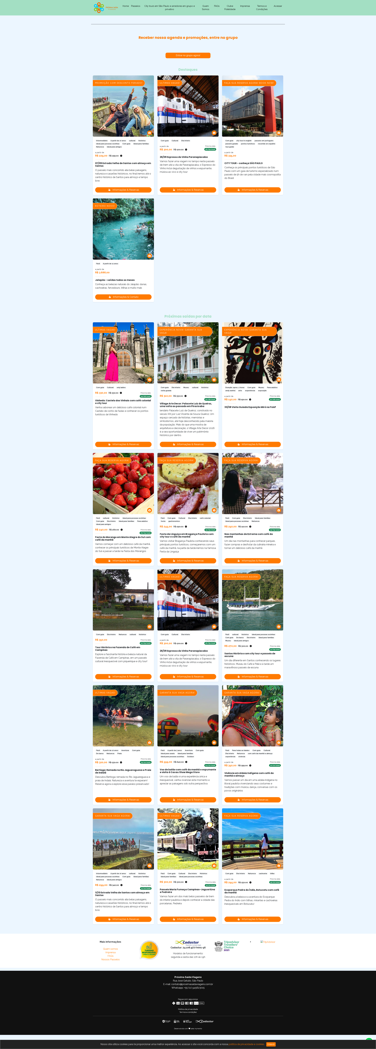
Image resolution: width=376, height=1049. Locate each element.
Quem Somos (205, 8)
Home (126, 6)
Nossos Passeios (110, 959)
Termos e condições (188, 1012)
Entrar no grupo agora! (188, 55)
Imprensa (245, 6)
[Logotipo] (106, 7)
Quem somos (110, 948)
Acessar (278, 6)
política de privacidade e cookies (246, 1044)
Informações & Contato (125, 297)
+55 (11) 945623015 (194, 987)
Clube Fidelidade (229, 8)
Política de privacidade (188, 1009)
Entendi (271, 1044)
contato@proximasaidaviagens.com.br (192, 984)
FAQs (216, 6)
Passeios (135, 6)
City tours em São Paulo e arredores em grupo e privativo (169, 8)
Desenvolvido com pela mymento (188, 1029)
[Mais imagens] (149, 132)
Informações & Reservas (125, 189)
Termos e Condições (261, 8)
